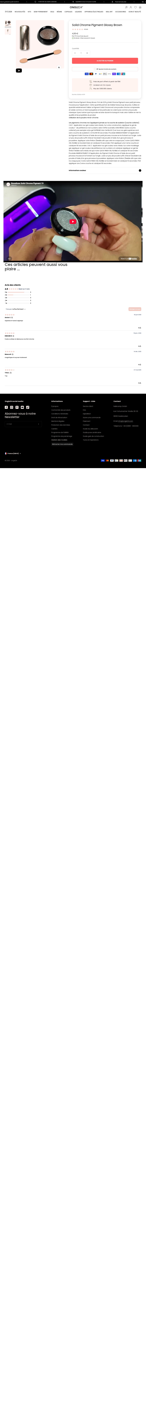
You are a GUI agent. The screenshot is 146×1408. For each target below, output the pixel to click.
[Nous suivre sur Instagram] (11, 407)
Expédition (87, 414)
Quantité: (75, 48)
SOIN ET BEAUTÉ (135, 12)
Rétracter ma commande (62, 444)
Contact (86, 425)
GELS (52, 12)
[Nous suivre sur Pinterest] (16, 407)
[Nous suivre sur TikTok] (27, 407)
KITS (29, 12)
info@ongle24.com (125, 421)
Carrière (54, 429)
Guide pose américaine (92, 432)
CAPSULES (68, 12)
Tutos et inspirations (91, 440)
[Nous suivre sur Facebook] (6, 407)
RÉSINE (59, 12)
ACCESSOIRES (120, 12)
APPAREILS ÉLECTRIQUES (94, 12)
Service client (88, 406)
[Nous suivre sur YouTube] (22, 407)
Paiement (86, 421)
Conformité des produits (60, 410)
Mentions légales (57, 421)
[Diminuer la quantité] (75, 53)
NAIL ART (109, 12)
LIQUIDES (78, 12)
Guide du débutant (90, 429)
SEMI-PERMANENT (41, 12)
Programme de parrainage (61, 436)
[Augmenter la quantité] (87, 53)
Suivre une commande (92, 417)
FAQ (84, 410)
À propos (54, 406)
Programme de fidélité (60, 432)
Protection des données (60, 425)
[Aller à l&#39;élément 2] (8, 31)
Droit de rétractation (59, 417)
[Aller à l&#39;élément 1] (8, 23)
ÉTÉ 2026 (8, 12)
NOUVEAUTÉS (20, 12)
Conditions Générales (59, 414)
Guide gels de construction (93, 436)
